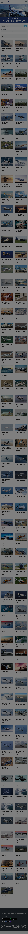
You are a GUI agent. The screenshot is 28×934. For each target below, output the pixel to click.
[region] (14, 922)
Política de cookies (18, 918)
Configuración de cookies (14, 928)
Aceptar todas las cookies (14, 925)
